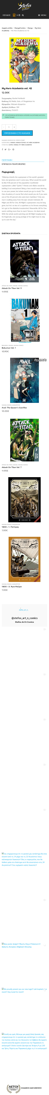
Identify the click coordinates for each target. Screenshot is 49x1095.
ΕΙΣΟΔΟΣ (6, 15)
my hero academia (25, 145)
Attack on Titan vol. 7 (11, 467)
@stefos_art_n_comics (25, 618)
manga (16, 145)
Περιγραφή (7, 160)
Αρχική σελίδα (7, 28)
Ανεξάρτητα (16, 405)
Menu (43, 15)
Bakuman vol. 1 (9, 347)
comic (11, 145)
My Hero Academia (33, 142)
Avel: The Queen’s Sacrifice (14, 407)
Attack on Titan (7, 286)
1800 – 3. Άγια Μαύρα (12, 586)
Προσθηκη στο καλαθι (17, 133)
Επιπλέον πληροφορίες (14, 164)
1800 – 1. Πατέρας (10, 526)
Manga (30, 28)
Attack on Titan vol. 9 (12, 288)
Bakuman (5, 345)
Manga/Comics (20, 28)
